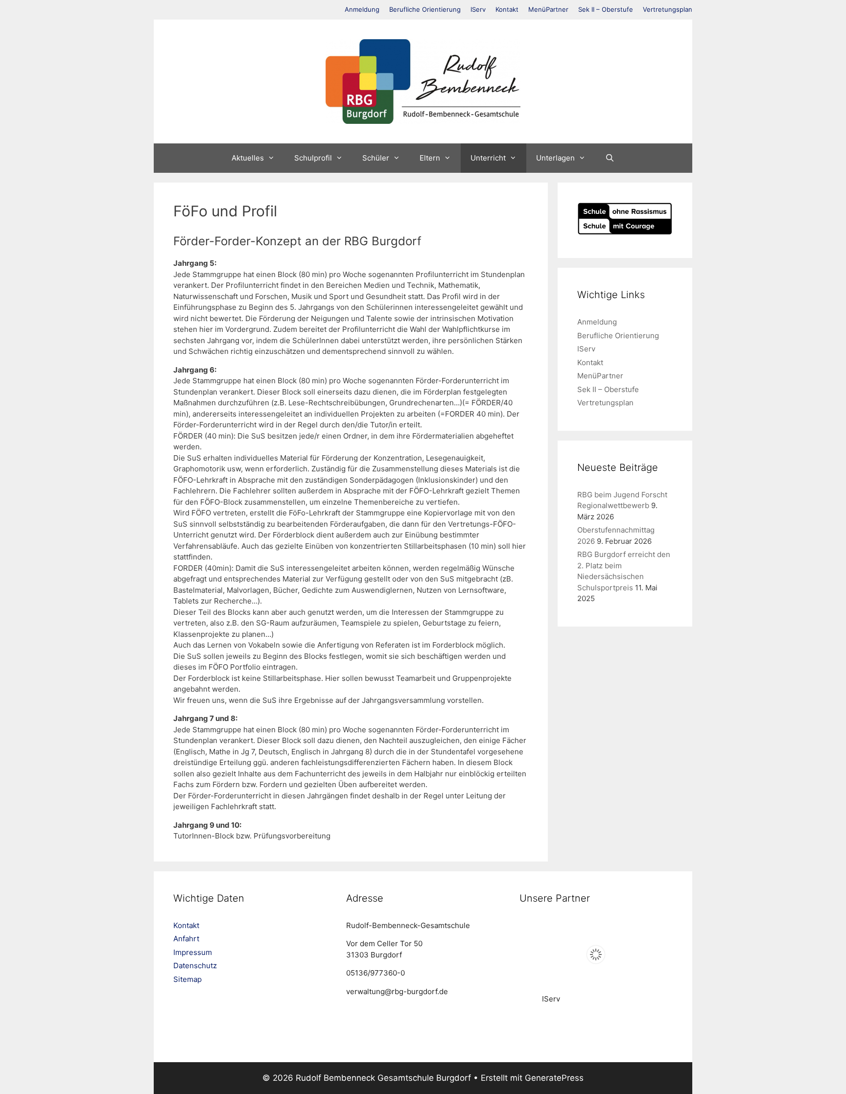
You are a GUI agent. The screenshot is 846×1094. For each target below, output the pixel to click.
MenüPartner (548, 9)
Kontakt (506, 9)
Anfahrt (186, 938)
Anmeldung (362, 9)
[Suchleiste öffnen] (609, 158)
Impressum (192, 952)
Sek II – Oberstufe (605, 9)
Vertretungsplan (667, 9)
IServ (478, 9)
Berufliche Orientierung (425, 9)
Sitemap (187, 979)
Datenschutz (195, 965)
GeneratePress (554, 1078)
